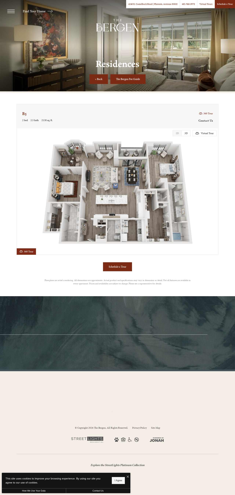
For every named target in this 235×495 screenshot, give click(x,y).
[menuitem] (175, 382)
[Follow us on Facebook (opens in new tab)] (49, 409)
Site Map (155, 428)
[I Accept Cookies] (128, 477)
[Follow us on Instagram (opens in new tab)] (41, 409)
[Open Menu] (11, 11)
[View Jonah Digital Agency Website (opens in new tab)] (157, 440)
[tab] (177, 133)
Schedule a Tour (143, 341)
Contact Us (98, 490)
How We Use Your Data (34, 490)
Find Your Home (34, 11)
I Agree (118, 480)
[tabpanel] (117, 191)
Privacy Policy (139, 428)
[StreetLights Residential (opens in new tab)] (87, 441)
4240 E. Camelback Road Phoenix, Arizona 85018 (117, 395)
